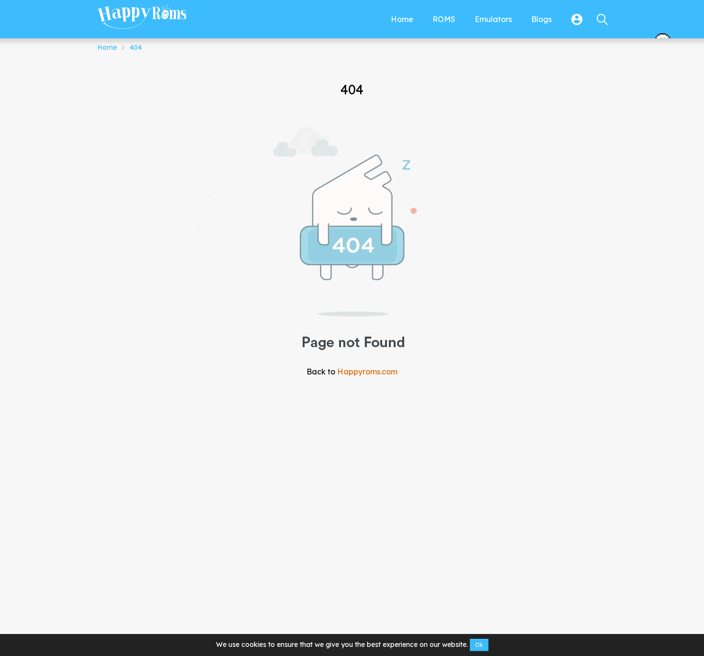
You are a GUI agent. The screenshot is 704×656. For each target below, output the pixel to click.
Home (107, 47)
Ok (479, 644)
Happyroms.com (367, 371)
